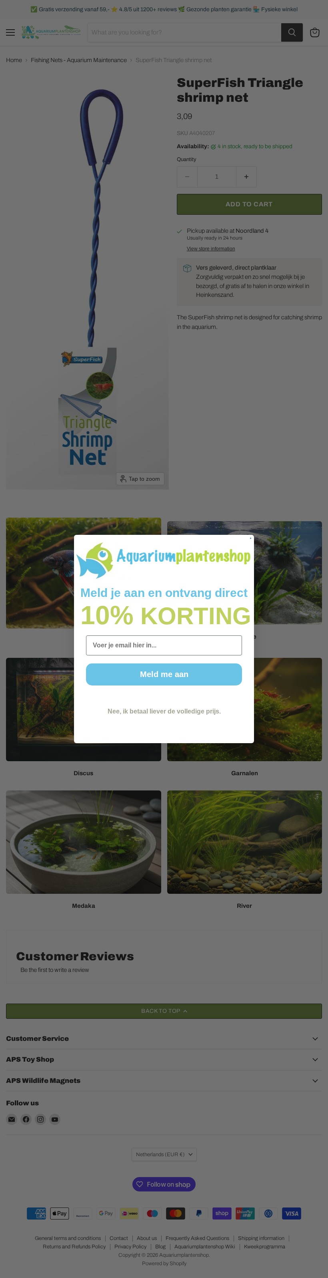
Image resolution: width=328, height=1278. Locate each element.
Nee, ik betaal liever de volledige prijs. (164, 711)
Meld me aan (164, 674)
